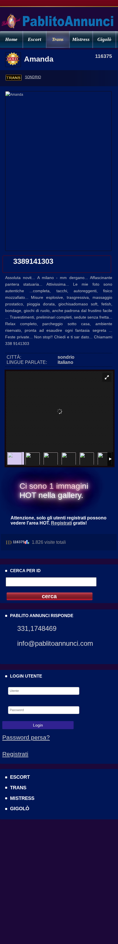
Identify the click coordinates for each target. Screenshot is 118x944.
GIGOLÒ (19, 808)
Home (11, 39)
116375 (19, 542)
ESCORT (20, 777)
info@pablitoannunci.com (55, 643)
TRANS (18, 787)
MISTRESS (22, 798)
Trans (58, 39)
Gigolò (104, 39)
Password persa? (26, 737)
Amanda (38, 59)
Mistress (81, 39)
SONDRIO (33, 77)
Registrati (61, 523)
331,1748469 (36, 628)
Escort (34, 39)
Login (38, 725)
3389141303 (33, 261)
